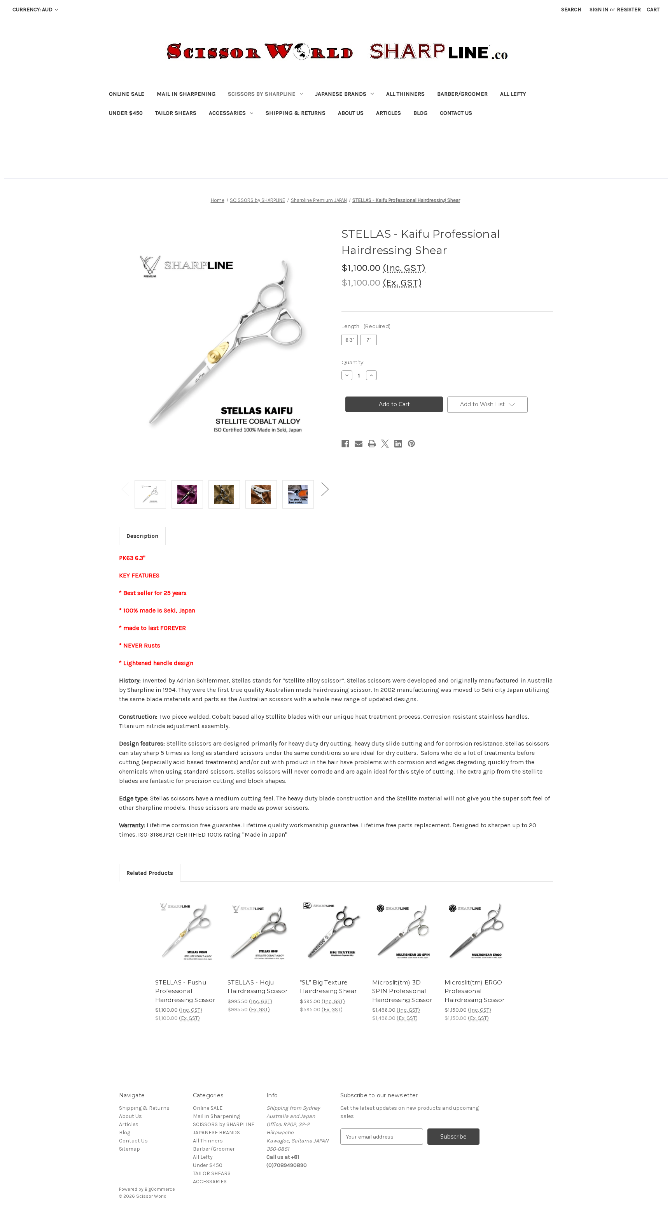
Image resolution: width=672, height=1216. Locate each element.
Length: (365, 326)
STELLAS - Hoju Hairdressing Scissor (257, 987)
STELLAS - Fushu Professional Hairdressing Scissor (185, 991)
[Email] (358, 443)
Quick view (181, 925)
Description (142, 535)
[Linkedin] (398, 443)
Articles (388, 112)
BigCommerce (160, 1189)
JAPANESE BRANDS (340, 93)
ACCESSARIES (227, 112)
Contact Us (456, 112)
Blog (420, 112)
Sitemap (129, 1149)
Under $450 (126, 112)
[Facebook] (345, 443)
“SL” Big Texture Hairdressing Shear (328, 987)
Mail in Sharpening (186, 93)
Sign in (599, 9)
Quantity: (352, 362)
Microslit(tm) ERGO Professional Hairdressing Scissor (474, 991)
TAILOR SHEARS (175, 112)
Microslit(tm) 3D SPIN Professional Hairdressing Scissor (402, 991)
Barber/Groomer (462, 93)
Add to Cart (259, 939)
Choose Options (187, 939)
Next (324, 488)
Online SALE (126, 93)
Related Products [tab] (149, 872)
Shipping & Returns (296, 112)
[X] (385, 443)
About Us (351, 112)
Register (629, 9)
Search (571, 9)
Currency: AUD (33, 9)
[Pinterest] (411, 443)
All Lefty (513, 93)
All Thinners (405, 93)
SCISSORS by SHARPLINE (262, 93)
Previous (125, 488)
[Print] (372, 443)
